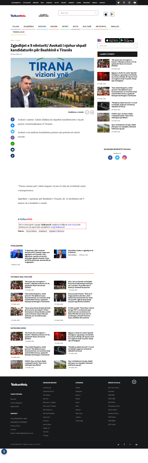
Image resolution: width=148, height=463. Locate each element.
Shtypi (56, 2)
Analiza (115, 27)
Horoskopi (86, 2)
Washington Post (114, 406)
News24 (94, 2)
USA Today (112, 424)
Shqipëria (29, 27)
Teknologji (18, 32)
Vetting (45, 435)
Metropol (101, 27)
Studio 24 (46, 428)
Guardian (111, 391)
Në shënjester (48, 410)
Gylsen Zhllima (31, 231)
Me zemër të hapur (49, 406)
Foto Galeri (27, 2)
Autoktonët (47, 388)
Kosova (42, 27)
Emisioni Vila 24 (48, 391)
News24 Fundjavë (49, 413)
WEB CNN (111, 399)
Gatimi (79, 2)
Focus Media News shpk (19, 418)
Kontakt (102, 2)
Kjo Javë (45, 399)
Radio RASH (15, 406)
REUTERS (111, 402)
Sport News (47, 424)
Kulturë (87, 27)
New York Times (113, 388)
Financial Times (113, 413)
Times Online (112, 410)
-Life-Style (99, 37)
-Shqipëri (65, 37)
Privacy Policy (15, 426)
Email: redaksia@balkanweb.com (22, 433)
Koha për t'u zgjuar (49, 402)
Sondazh (49, 2)
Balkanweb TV (16, 2)
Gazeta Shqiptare (17, 403)
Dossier (63, 2)
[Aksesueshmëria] (4, 451)
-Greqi (52, 32)
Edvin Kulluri (73, 255)
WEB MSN (111, 421)
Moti (42, 2)
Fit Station (46, 395)
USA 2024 (75, 32)
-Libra (84, 37)
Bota (75, 27)
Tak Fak (46, 432)
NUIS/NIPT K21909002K (19, 422)
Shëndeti (71, 2)
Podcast (46, 421)
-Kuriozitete (100, 32)
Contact (13, 429)
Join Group (72, 224)
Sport (65, 27)
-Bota (63, 32)
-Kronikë (26, 32)
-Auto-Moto (17, 37)
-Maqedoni (54, 37)
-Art (83, 32)
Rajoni (54, 27)
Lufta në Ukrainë (75, 37)
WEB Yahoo (112, 417)
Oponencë (46, 417)
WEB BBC (111, 395)
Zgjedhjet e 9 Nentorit (56, 231)
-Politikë (26, 37)
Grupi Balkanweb (58, 227)
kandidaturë (43, 231)
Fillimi (16, 27)
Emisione (35, 2)
